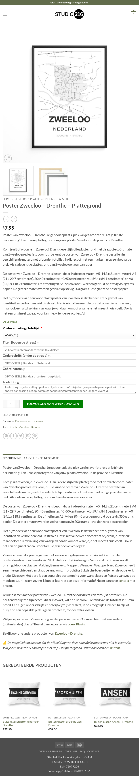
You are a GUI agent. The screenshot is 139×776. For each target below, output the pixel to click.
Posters (20, 199)
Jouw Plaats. (77, 624)
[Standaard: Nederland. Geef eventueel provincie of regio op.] (49, 356)
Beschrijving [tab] (12, 458)
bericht (115, 648)
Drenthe (13, 426)
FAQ (82, 751)
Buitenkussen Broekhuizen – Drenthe (66, 723)
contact (124, 580)
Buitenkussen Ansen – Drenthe (113, 721)
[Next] (129, 96)
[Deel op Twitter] (20, 436)
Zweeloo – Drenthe (68, 633)
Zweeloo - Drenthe (29, 426)
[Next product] (6, 219)
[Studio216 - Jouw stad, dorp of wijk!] (69, 14)
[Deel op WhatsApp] (6, 436)
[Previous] (10, 96)
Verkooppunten (50, 751)
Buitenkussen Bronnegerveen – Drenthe (22, 723)
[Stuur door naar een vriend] (28, 436)
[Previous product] (14, 219)
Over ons (71, 751)
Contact (93, 751)
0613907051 (82, 771)
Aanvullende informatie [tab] (41, 458)
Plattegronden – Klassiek (49, 199)
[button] (5, 14)
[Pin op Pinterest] (35, 436)
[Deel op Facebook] (13, 436)
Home (7, 199)
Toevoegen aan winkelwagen (53, 404)
